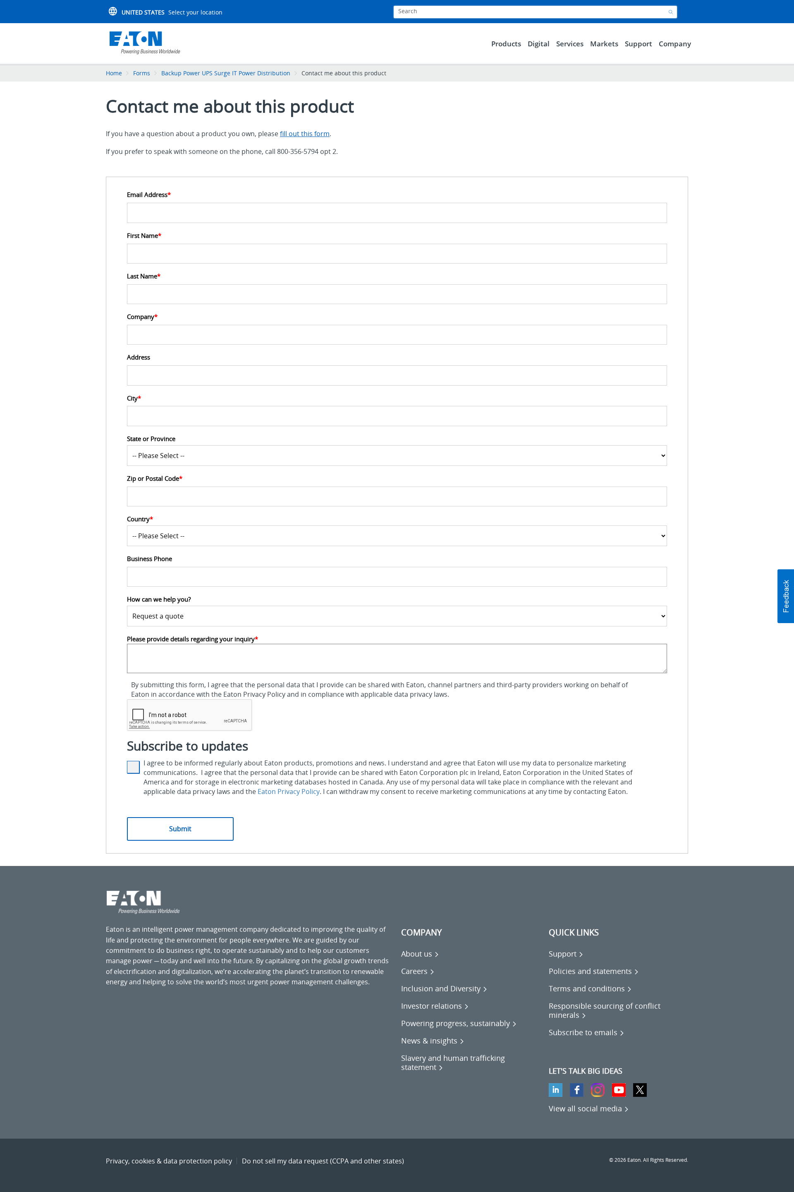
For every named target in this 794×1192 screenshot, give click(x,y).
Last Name (143, 276)
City (134, 398)
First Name (144, 236)
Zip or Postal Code (154, 478)
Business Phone (149, 559)
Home (114, 73)
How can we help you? (159, 599)
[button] (785, 596)
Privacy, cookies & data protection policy (169, 1161)
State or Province (151, 439)
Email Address (149, 195)
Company (142, 317)
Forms (141, 73)
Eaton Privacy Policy (289, 791)
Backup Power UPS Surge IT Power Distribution (225, 73)
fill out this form (305, 133)
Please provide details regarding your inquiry (192, 639)
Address (138, 357)
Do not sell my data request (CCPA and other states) (323, 1161)
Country (140, 519)
